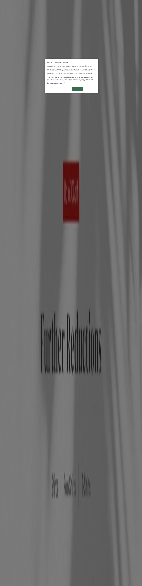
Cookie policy (67, 74)
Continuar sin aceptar (92, 60)
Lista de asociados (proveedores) (55, 83)
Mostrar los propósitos (65, 88)
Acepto (77, 88)
